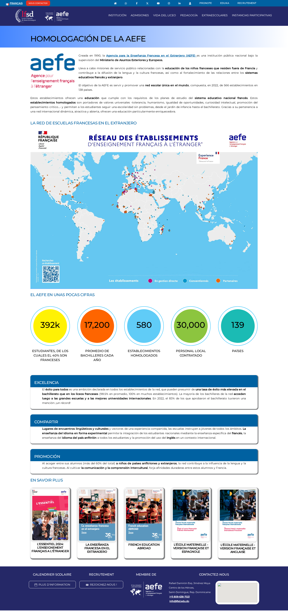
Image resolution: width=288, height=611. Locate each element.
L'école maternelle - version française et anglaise (238, 548)
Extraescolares (215, 15)
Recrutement (246, 3)
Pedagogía (189, 15)
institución (117, 15)
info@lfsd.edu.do (179, 601)
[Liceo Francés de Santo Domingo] (41, 21)
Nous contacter (38, 3)
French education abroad (143, 546)
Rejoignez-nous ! (103, 584)
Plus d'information (54, 584)
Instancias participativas (252, 15)
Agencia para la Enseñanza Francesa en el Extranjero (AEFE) (151, 55)
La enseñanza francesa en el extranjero (97, 548)
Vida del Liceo (164, 15)
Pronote (205, 3)
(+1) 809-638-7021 (179, 596)
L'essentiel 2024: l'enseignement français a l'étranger (50, 547)
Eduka (224, 3)
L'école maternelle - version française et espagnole (191, 548)
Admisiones (140, 15)
